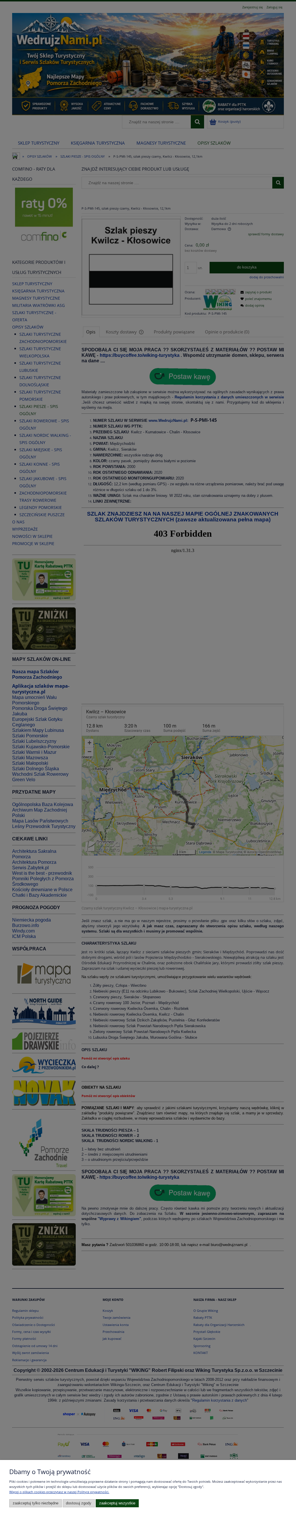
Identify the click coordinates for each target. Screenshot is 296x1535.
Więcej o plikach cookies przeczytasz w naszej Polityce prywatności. (59, 1492)
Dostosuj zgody (78, 1503)
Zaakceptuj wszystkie (117, 1503)
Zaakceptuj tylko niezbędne (35, 1503)
